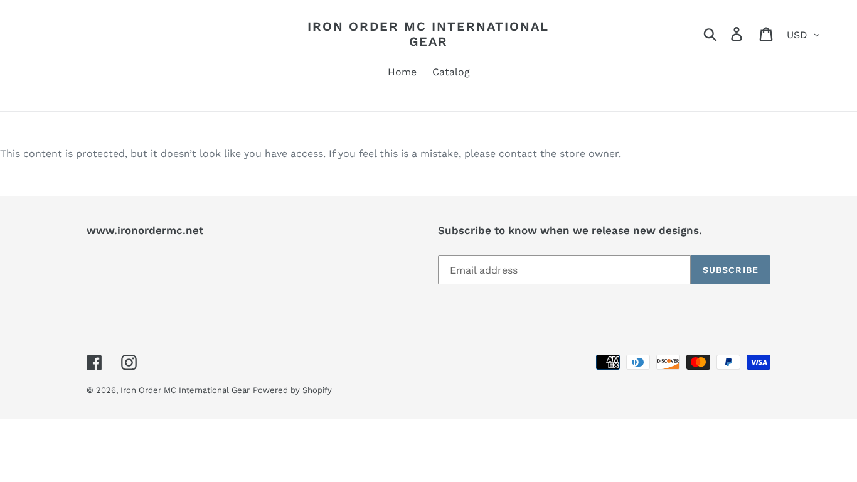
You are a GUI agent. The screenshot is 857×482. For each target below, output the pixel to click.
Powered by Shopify (292, 390)
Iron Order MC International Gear (428, 34)
